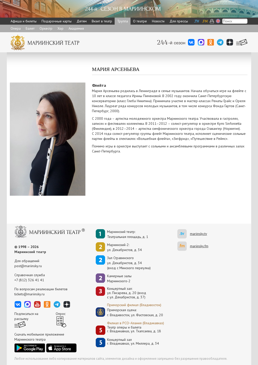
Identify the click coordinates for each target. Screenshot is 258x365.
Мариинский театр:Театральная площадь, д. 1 (127, 234)
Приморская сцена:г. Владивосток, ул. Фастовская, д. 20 (129, 312)
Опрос (61, 313)
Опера (16, 28)
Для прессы (179, 21)
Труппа (122, 21)
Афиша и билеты (24, 21)
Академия (76, 28)
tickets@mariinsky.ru (29, 294)
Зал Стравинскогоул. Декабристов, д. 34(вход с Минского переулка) (129, 263)
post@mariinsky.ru (28, 266)
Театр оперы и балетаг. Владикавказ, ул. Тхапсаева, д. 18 (134, 329)
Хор (60, 28)
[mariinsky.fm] (183, 246)
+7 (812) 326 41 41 (29, 280)
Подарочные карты (57, 21)
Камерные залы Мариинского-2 (119, 278)
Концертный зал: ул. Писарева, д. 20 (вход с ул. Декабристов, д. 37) (126, 293)
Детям (82, 21)
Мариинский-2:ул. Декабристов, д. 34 (124, 247)
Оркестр (46, 28)
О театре (140, 21)
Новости (158, 21)
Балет (30, 28)
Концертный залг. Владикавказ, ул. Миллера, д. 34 (133, 342)
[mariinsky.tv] (183, 233)
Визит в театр (102, 21)
